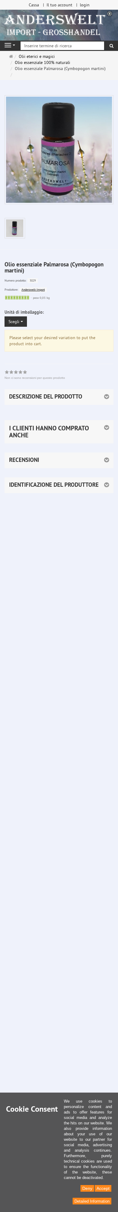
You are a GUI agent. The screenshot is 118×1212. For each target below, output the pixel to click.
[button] (59, 431)
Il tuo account (59, 5)
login (85, 5)
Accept (103, 1188)
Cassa (34, 5)
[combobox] (16, 321)
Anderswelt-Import (33, 290)
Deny (87, 1188)
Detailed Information (92, 1201)
